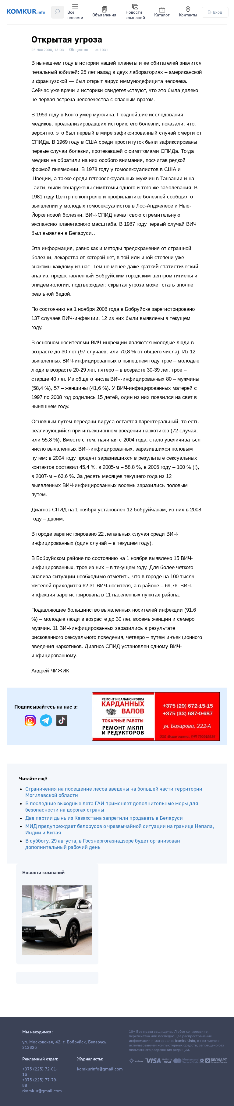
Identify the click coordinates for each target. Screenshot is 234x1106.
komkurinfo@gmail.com (100, 1069)
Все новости (75, 15)
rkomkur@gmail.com (42, 1091)
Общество (78, 50)
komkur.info (185, 1041)
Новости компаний (135, 15)
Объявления (104, 15)
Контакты (188, 15)
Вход (217, 12)
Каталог (162, 15)
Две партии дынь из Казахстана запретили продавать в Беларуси (104, 818)
